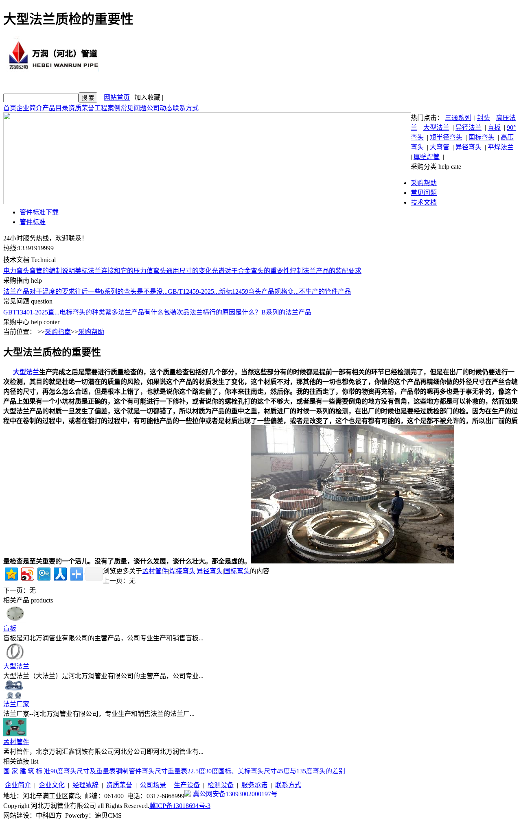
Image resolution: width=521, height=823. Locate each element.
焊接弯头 (182, 571)
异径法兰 (468, 127)
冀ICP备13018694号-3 (179, 805)
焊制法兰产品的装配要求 (325, 270)
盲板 (494, 127)
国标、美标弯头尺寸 (247, 771)
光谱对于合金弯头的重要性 (251, 270)
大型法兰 (436, 127)
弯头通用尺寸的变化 (182, 270)
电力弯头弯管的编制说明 (39, 270)
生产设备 (187, 785)
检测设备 (221, 785)
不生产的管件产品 (325, 291)
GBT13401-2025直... (31, 312)
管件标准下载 (39, 212)
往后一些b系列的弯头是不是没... (121, 291)
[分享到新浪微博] (27, 573)
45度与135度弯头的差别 (311, 771)
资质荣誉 (81, 108)
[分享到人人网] (59, 573)
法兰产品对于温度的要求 (39, 291)
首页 (9, 108)
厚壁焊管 (427, 156)
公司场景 (153, 785)
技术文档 (424, 202)
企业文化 (52, 785)
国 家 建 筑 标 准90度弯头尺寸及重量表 (59, 771)
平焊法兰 (501, 147)
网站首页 (117, 97)
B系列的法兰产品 (286, 312)
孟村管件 (155, 571)
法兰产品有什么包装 (147, 312)
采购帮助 (424, 182)
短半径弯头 (446, 137)
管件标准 (33, 221)
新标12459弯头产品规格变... (259, 291)
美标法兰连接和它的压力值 (114, 270)
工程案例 (107, 108)
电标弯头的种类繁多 (88, 312)
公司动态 (160, 108)
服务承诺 (254, 785)
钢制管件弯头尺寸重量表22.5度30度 (167, 771)
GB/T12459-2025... (193, 291)
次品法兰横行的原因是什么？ (219, 312)
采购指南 (58, 331)
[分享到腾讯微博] (43, 573)
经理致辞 (85, 785)
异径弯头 (468, 147)
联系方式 (186, 108)
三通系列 (458, 117)
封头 (483, 117)
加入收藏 (147, 97)
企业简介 (29, 108)
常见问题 (133, 108)
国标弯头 (481, 137)
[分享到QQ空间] (10, 573)
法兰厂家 (16, 704)
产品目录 (55, 108)
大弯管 (439, 147)
